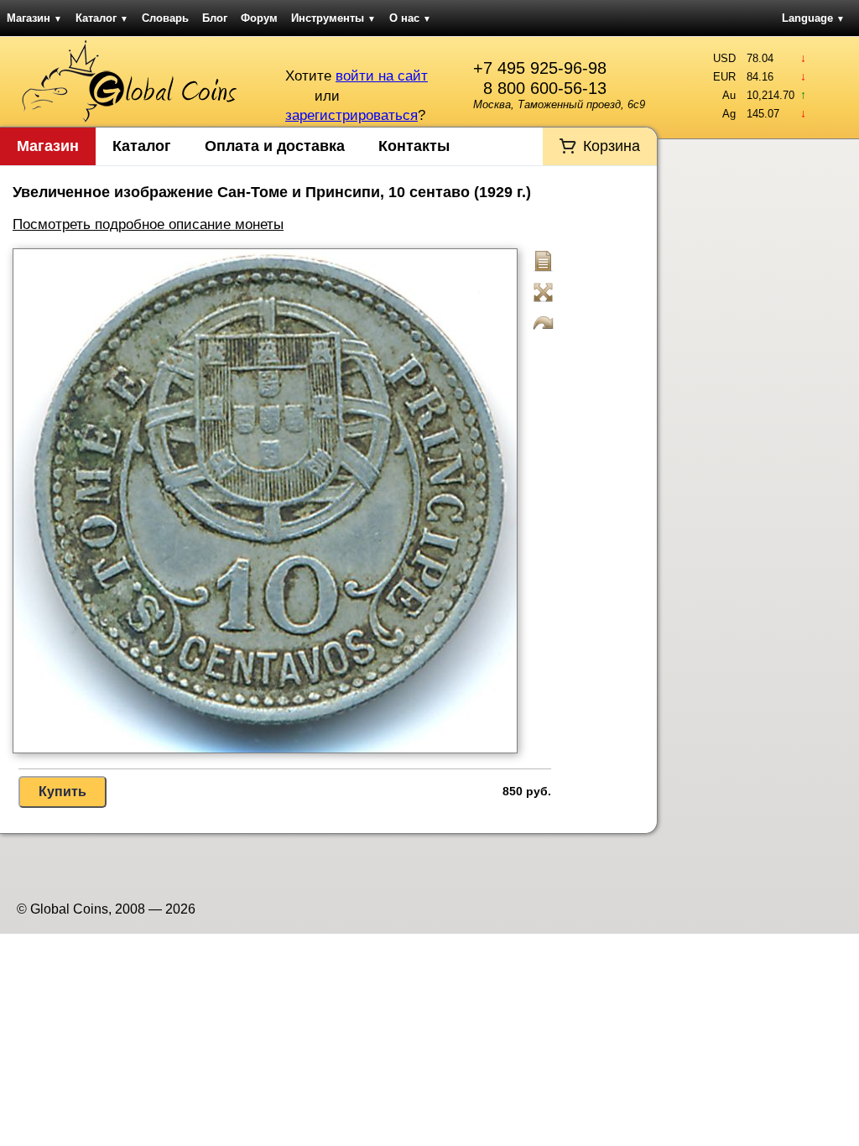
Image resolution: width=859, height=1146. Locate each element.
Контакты (414, 146)
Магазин (34, 18)
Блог (214, 18)
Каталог (101, 18)
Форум (259, 18)
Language (813, 18)
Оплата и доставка (275, 146)
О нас (410, 18)
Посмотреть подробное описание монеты (148, 224)
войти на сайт (382, 76)
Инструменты (333, 18)
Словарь (165, 18)
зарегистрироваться (351, 115)
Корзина (611, 146)
